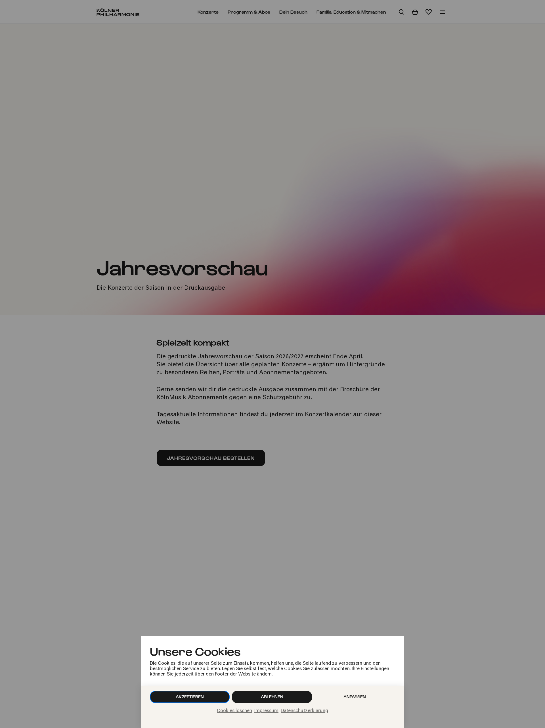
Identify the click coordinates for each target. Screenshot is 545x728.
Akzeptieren (190, 696)
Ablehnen (272, 696)
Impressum (266, 711)
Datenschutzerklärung (304, 711)
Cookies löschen (234, 711)
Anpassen (354, 696)
